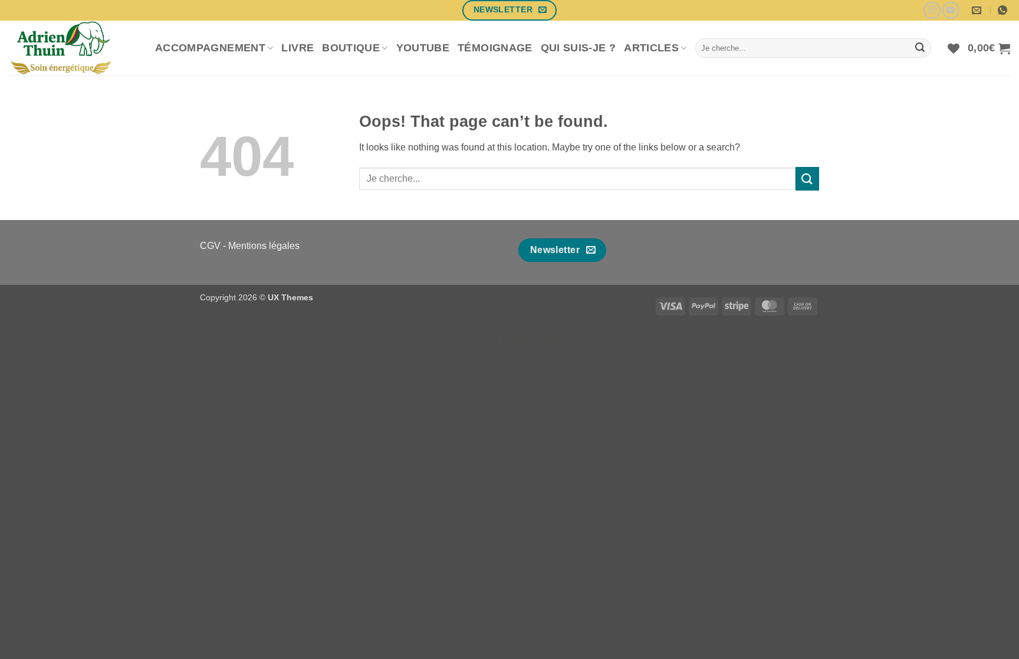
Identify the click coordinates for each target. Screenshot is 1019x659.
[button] (989, 48)
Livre (297, 48)
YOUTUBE (422, 48)
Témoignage (495, 48)
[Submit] (920, 48)
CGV (210, 246)
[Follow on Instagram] (932, 10)
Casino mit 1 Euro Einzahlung (509, 342)
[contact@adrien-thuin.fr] (978, 10)
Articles (651, 48)
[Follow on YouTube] (950, 10)
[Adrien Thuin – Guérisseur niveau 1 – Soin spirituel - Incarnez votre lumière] (73, 48)
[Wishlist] (953, 48)
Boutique (351, 48)
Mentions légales (264, 246)
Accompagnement (210, 48)
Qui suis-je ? (578, 48)
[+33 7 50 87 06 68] (1004, 10)
